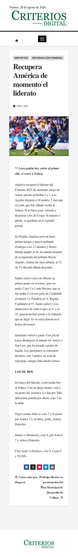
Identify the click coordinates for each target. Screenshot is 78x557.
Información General (47, 57)
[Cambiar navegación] (42, 39)
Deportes (21, 57)
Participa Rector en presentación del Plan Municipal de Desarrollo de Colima (51, 487)
